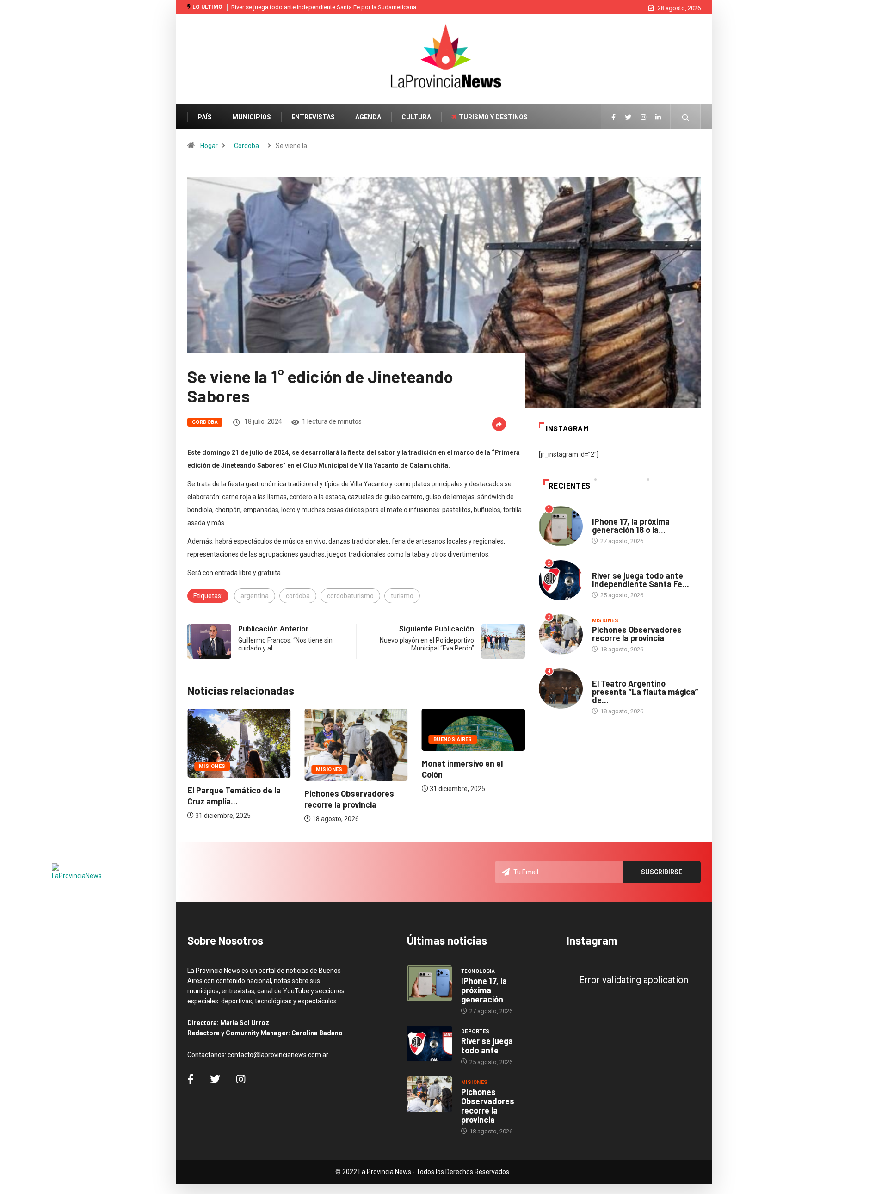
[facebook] (613, 117)
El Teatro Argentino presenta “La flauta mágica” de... (645, 691)
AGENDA (368, 117)
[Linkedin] (658, 117)
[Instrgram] (643, 117)
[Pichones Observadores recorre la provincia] (429, 1094)
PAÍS (204, 117)
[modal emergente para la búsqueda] (686, 122)
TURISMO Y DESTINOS (493, 117)
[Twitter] (628, 117)
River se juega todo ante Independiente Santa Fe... (640, 579)
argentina (254, 596)
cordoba (298, 596)
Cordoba (246, 145)
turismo (402, 596)
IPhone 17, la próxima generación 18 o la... (631, 525)
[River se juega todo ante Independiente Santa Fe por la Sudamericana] (429, 1044)
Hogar (209, 145)
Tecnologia (609, 512)
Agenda (603, 674)
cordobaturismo (350, 596)
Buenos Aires (452, 739)
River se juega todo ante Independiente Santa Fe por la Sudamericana (323, 7)
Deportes (606, 566)
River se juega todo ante (487, 1045)
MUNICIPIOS (251, 117)
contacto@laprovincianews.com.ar (278, 1054)
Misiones (212, 766)
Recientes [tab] (570, 486)
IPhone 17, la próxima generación (484, 990)
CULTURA (416, 117)
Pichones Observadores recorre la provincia (637, 634)
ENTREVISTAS (313, 117)
